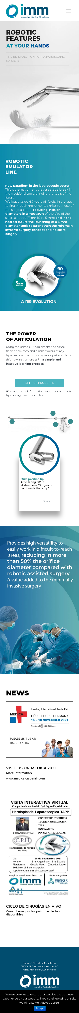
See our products (40, 382)
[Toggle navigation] (68, 11)
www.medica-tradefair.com (25, 778)
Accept (39, 1008)
